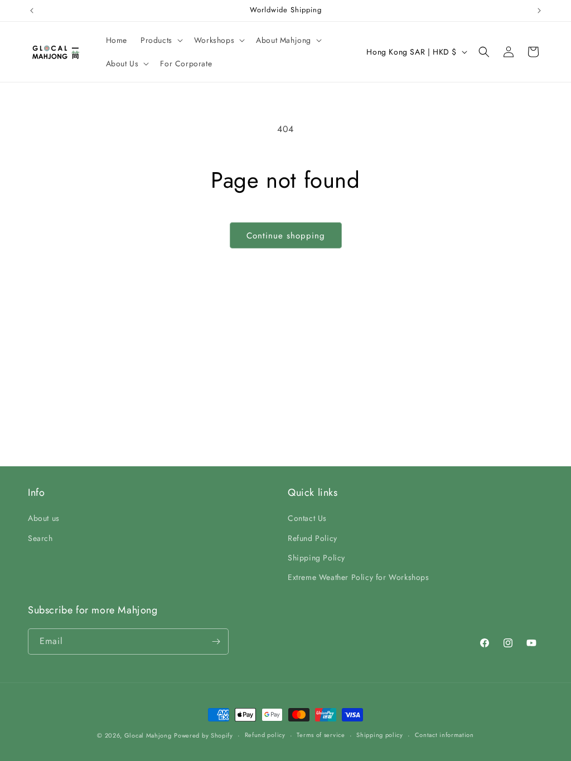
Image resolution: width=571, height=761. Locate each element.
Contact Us (307, 518)
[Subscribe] (216, 641)
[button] (160, 40)
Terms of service (321, 734)
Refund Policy (312, 538)
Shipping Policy (316, 557)
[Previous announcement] (32, 10)
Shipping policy (379, 734)
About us (44, 518)
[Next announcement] (539, 10)
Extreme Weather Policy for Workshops (358, 577)
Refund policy (265, 734)
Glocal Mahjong (148, 735)
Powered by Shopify (203, 735)
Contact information (444, 734)
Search (40, 538)
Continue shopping (285, 236)
